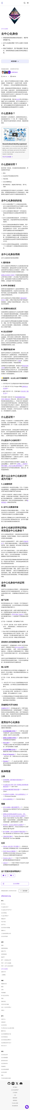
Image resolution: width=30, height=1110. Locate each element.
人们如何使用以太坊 (6, 933)
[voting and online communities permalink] (0, 308)
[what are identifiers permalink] (0, 164)
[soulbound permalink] (0, 705)
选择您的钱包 (4, 948)
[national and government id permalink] (0, 349)
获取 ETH (3, 951)
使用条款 (15, 1100)
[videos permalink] (0, 804)
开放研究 (3, 1066)
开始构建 (3, 992)
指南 (2, 945)
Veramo (6, 761)
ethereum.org (6, 896)
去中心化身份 (4, 969)
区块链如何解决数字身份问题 (11, 789)
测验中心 (3, 930)
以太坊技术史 (4, 1063)
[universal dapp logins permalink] (0, 262)
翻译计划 (3, 1031)
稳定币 (2, 957)
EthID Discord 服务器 (10, 851)
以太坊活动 (4, 1025)
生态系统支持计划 (6, 1042)
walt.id (5, 863)
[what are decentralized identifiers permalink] (0, 440)
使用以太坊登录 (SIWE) (8, 275)
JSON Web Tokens (17, 614)
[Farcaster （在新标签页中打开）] (13, 1083)
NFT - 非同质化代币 (6, 960)
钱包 (19, 360)
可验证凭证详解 (8, 836)
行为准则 (15, 1092)
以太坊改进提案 (5, 1069)
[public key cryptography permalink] (0, 484)
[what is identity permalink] (0, 113)
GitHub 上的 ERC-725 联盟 (11, 846)
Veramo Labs (7, 858)
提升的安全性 (4, 1060)
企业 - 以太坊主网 (6, 1007)
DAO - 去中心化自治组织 (7, 966)
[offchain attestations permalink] (0, 600)
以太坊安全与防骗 (5, 927)
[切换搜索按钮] (24, 3)
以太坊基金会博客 (6, 1039)
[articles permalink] (0, 776)
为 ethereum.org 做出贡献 (7, 1028)
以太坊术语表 (4, 936)
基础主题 (3, 1001)
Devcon (3, 1045)
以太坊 (18, 99)
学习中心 (3, 904)
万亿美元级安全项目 (6, 1078)
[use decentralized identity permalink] (0, 722)
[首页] (2, 3)
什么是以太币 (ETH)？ (6, 909)
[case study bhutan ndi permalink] (0, 379)
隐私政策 (15, 1097)
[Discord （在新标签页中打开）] (21, 1083)
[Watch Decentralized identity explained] (15, 134)
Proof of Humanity (9, 754)
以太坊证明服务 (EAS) (10, 749)
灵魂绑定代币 (5, 708)
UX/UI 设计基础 (5, 1004)
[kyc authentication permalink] (0, 285)
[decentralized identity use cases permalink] (0, 254)
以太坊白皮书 (4, 1054)
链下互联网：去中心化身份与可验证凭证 (15, 831)
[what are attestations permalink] (0, 417)
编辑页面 (13, 76)
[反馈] (27, 1107)
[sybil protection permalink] (0, 331)
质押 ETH (3, 971)
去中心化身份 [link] (4, 28)
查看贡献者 (14, 72)
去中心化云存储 (19, 647)
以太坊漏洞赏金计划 (6, 1034)
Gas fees (3, 921)
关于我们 (15, 1087)
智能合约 (3, 918)
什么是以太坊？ (5, 907)
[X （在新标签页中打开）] (17, 1083)
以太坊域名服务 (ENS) (10, 731)
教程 (2, 986)
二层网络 (3, 974)
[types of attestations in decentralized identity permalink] (0, 584)
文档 (2, 989)
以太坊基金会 (4, 1036)
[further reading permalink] (0, 771)
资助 (2, 998)
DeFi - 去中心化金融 (6, 963)
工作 (15, 1095)
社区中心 (3, 1019)
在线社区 (3, 1022)
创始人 (2, 1010)
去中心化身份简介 (8, 799)
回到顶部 (25, 891)
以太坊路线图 (4, 1057)
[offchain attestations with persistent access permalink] (0, 642)
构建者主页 (4, 983)
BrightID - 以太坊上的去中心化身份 (13, 824)
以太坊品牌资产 (15, 1090)
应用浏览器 (4, 954)
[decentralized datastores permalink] (0, 507)
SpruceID (6, 742)
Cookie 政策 (15, 1103)
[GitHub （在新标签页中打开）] (9, 1083)
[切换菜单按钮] (27, 3)
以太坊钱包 (4, 912)
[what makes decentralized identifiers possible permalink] (0, 477)
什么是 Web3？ (5, 915)
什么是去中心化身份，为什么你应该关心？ (15, 794)
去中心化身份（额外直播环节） (12, 807)
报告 (2, 1075)
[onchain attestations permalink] (0, 667)
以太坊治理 (4, 1072)
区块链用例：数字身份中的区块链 (13, 779)
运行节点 (3, 924)
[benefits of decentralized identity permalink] (0, 200)
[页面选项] (9, 76)
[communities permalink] (0, 843)
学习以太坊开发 (5, 995)
